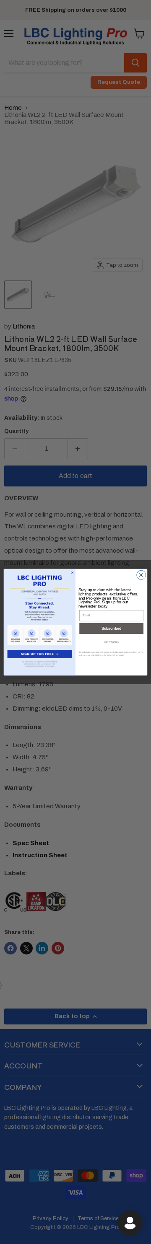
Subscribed (111, 628)
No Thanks (111, 642)
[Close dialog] (141, 574)
